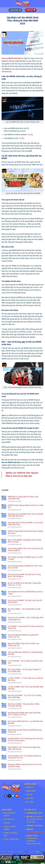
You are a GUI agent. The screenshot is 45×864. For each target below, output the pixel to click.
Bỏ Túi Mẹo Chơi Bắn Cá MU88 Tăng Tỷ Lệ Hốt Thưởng (25, 558)
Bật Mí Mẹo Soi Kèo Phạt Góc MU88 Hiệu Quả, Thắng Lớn (25, 731)
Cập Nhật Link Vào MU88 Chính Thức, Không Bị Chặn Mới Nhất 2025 (25, 515)
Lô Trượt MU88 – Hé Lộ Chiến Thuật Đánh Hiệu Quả (25, 662)
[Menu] (3, 3)
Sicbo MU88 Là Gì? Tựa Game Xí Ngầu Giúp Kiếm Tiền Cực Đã (24, 748)
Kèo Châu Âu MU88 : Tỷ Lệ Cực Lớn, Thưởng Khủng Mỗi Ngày (24, 696)
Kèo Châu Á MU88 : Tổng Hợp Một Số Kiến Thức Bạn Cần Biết (23, 705)
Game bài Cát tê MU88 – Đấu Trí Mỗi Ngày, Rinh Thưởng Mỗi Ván (25, 619)
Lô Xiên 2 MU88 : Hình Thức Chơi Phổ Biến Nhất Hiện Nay (25, 688)
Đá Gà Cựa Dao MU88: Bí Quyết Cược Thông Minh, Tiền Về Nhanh (24, 575)
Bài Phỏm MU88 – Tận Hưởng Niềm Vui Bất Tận (24, 610)
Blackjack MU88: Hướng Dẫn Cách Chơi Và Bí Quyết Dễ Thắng (24, 765)
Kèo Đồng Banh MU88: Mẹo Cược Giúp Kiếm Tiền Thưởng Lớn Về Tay (24, 714)
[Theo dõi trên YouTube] (17, 796)
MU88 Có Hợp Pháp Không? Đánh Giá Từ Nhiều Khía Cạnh (25, 532)
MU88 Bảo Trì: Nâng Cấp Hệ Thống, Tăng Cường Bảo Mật (23, 498)
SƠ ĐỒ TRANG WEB (11, 839)
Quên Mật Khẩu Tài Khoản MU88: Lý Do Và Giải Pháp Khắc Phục (25, 524)
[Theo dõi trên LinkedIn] (13, 796)
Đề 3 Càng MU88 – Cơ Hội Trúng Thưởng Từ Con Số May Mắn (24, 670)
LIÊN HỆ (7, 823)
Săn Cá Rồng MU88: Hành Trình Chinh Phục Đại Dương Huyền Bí (25, 549)
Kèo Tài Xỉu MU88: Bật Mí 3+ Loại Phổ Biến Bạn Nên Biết (25, 722)
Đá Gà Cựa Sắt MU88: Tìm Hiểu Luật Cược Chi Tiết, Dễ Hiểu (25, 601)
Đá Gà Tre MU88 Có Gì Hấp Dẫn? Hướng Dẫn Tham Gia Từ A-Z (24, 584)
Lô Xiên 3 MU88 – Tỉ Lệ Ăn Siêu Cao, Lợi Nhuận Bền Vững (25, 679)
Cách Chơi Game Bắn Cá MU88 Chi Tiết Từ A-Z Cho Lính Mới (25, 567)
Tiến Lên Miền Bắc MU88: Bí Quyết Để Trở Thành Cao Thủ (23, 636)
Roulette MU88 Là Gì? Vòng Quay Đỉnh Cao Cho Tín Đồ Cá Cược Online (25, 740)
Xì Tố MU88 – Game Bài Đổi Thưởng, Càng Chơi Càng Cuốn (25, 627)
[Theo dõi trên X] (9, 796)
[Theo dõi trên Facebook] (5, 796)
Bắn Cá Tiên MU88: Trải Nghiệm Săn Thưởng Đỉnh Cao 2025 (24, 541)
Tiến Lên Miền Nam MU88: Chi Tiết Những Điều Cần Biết (25, 653)
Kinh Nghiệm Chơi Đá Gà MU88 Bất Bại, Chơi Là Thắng (25, 593)
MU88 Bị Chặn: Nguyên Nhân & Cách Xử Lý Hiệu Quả (25, 506)
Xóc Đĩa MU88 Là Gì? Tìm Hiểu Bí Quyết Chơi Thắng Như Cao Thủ (24, 757)
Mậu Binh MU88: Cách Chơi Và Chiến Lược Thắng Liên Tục (23, 644)
